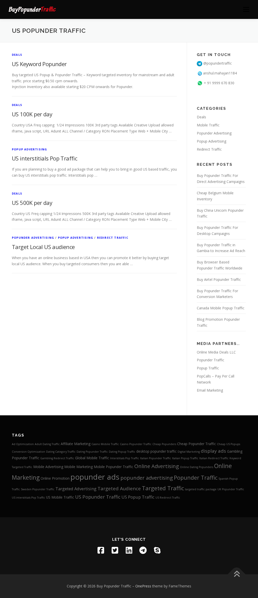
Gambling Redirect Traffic (57, 458)
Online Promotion (55, 478)
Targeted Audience (119, 488)
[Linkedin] (129, 550)
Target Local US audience (43, 247)
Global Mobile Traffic (92, 457)
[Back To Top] (237, 574)
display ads (213, 451)
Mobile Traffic (208, 125)
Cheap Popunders (164, 444)
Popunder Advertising (33, 237)
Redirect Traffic (112, 237)
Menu (246, 9)
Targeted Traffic (163, 488)
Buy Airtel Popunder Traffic (219, 279)
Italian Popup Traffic (185, 458)
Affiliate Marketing (75, 443)
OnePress (143, 586)
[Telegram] (143, 550)
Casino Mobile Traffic (105, 444)
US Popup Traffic (137, 497)
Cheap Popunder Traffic (196, 443)
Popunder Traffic (210, 360)
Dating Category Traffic (61, 451)
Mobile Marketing (78, 466)
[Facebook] (101, 550)
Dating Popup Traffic (122, 451)
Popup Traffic (208, 368)
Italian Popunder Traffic (155, 458)
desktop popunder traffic (156, 451)
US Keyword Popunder (39, 64)
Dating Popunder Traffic (92, 451)
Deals (17, 55)
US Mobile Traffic (60, 497)
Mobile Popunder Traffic (113, 466)
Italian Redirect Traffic (214, 458)
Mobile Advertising (48, 466)
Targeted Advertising (75, 489)
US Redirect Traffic (167, 497)
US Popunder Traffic (97, 497)
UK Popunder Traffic (230, 489)
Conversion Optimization (28, 451)
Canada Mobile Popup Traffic (220, 308)
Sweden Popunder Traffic (37, 489)
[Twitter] (115, 550)
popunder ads (95, 477)
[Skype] (157, 550)
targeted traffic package (200, 489)
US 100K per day (32, 114)
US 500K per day (32, 202)
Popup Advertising (29, 149)
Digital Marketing (189, 451)
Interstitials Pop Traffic (124, 458)
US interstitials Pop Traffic (44, 158)
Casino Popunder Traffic (135, 444)
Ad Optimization (23, 444)
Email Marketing (210, 390)
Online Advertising (156, 466)
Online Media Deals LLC (216, 352)
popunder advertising (146, 477)
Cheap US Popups (228, 444)
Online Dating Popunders (196, 467)
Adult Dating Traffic (47, 444)
